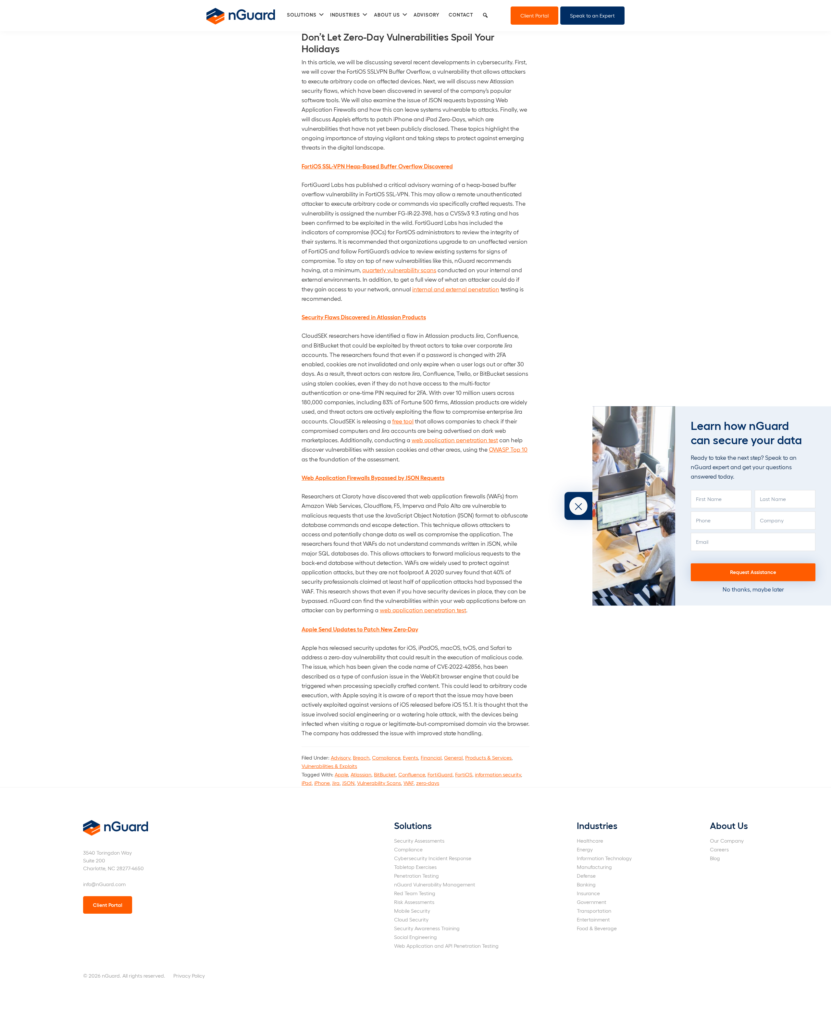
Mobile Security (412, 911)
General (453, 757)
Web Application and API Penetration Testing (446, 946)
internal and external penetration (455, 289)
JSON (348, 783)
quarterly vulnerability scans (399, 269)
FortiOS (463, 774)
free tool (403, 421)
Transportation (594, 911)
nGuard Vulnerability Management (434, 884)
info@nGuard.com (104, 884)
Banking (586, 884)
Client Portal (534, 15)
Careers (719, 849)
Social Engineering (415, 937)
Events (410, 757)
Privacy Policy (189, 975)
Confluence (411, 774)
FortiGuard (440, 774)
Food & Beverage (597, 928)
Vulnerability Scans (379, 783)
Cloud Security (411, 919)
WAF (408, 783)
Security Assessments (419, 840)
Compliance (386, 757)
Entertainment (593, 919)
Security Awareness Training (427, 928)
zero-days (427, 783)
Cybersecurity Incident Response (432, 858)
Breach (361, 757)
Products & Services (488, 757)
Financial (431, 757)
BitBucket (385, 774)
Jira (336, 783)
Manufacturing (594, 867)
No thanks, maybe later (753, 589)
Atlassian (361, 774)
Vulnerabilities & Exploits (329, 766)
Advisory (340, 757)
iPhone (321, 783)
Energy (585, 849)
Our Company (727, 840)
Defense (586, 875)
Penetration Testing (416, 875)
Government (591, 902)
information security (498, 774)
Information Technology (604, 858)
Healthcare (590, 840)
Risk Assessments (414, 902)
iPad (307, 783)
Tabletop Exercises (415, 867)
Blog (715, 858)
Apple (341, 774)
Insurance (588, 893)
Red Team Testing (414, 893)
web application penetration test (455, 439)
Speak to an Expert (592, 15)
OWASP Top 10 (508, 449)
